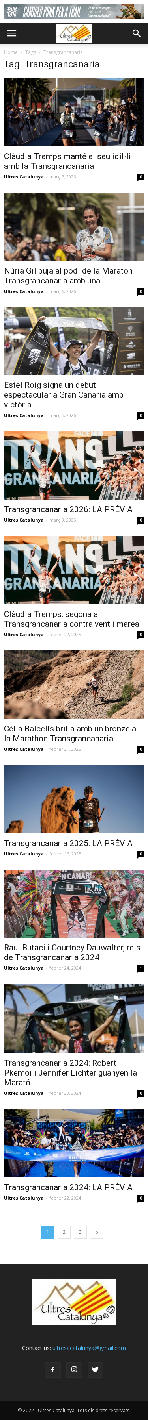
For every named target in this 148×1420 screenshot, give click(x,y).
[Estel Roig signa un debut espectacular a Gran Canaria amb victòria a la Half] (74, 341)
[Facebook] (53, 1370)
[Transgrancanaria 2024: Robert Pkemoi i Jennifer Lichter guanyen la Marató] (74, 1018)
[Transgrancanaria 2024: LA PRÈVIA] (74, 1143)
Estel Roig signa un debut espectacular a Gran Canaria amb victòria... (64, 394)
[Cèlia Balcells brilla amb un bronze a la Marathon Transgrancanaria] (74, 684)
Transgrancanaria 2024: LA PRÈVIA (68, 1187)
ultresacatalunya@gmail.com (89, 1347)
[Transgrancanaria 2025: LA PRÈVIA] (74, 799)
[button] (137, 33)
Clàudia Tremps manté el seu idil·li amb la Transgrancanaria (67, 161)
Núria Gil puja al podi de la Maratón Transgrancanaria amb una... (68, 275)
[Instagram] (74, 1370)
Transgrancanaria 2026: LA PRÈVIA (68, 509)
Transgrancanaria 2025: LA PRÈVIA (68, 843)
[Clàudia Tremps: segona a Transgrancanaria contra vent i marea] (74, 570)
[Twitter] (95, 1370)
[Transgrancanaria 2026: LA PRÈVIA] (74, 465)
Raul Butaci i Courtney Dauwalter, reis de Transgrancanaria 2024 (72, 952)
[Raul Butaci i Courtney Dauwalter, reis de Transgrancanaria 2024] (74, 904)
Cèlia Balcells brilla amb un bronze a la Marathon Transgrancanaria (70, 733)
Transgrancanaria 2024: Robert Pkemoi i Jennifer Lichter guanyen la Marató (70, 1072)
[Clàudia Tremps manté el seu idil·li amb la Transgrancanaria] (74, 112)
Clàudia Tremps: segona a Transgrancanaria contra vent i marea (71, 619)
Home (11, 52)
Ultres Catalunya (24, 177)
